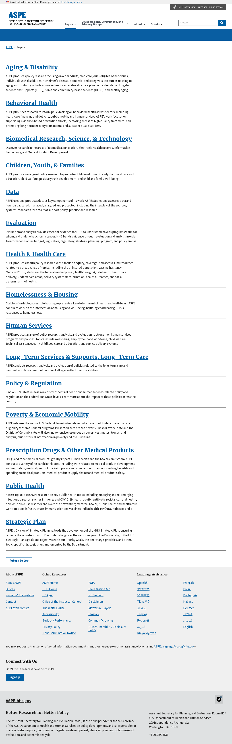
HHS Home (49, 589)
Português (190, 595)
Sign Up (14, 677)
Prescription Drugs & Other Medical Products (70, 450)
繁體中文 (143, 589)
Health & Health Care (36, 254)
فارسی (187, 620)
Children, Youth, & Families (45, 165)
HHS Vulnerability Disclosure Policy (107, 628)
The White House (53, 608)
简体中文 (143, 595)
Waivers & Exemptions (20, 595)
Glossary (93, 614)
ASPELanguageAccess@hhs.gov (174, 646)
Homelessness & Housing (42, 294)
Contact (11, 602)
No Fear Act (95, 595)
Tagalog (142, 614)
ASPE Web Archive (17, 608)
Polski (187, 589)
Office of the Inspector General (62, 602)
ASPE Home (50, 583)
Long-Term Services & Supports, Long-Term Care (77, 356)
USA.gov (47, 595)
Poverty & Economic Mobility (47, 414)
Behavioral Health (31, 103)
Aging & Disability (32, 67)
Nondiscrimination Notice (59, 633)
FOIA (91, 583)
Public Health (25, 486)
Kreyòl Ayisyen (146, 633)
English (188, 627)
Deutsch (188, 608)
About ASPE (13, 583)
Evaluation (21, 223)
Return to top (19, 561)
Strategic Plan (26, 521)
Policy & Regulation (34, 383)
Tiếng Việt (143, 602)
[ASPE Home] (31, 18)
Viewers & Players (99, 608)
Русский (143, 620)
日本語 (187, 614)
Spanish (142, 583)
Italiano (188, 602)
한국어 (141, 608)
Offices (10, 589)
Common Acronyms (100, 620)
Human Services (29, 325)
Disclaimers (95, 602)
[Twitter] (219, 699)
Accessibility (50, 614)
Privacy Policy (51, 627)
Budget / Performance (57, 620)
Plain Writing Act (99, 589)
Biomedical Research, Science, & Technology (69, 138)
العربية (141, 627)
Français (188, 583)
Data (12, 192)
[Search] (222, 23)
